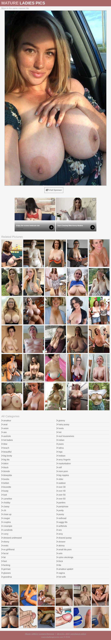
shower (61, 542)
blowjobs (7, 475)
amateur (7, 420)
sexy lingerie (64, 459)
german (7, 569)
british (6, 483)
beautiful (7, 452)
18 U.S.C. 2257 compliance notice (71, 634)
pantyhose (63, 506)
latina (61, 448)
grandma (7, 577)
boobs (6, 479)
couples (7, 522)
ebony (6, 542)
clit (4, 510)
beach (6, 448)
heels (61, 428)
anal (5, 424)
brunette (7, 487)
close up (7, 514)
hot (59, 432)
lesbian (61, 456)
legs (60, 452)
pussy (61, 514)
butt (5, 495)
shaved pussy (65, 538)
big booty (7, 456)
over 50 (62, 495)
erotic (6, 545)
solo (60, 553)
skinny (61, 545)
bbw (5, 444)
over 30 (62, 487)
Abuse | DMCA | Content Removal (39, 634)
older (60, 479)
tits (59, 565)
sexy (60, 534)
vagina (61, 573)
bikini (5, 463)
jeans (61, 444)
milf (60, 467)
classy (6, 506)
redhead (62, 518)
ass (5, 432)
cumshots (7, 530)
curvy (5, 534)
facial (5, 553)
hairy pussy (63, 424)
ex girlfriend (8, 549)
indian (61, 440)
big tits (6, 459)
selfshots (62, 526)
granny (61, 420)
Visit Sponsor (55, 190)
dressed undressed (12, 538)
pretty (61, 510)
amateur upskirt (65, 569)
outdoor (62, 483)
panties (61, 502)
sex (60, 530)
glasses (7, 573)
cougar (6, 518)
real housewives (66, 436)
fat (4, 557)
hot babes (8, 440)
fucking (6, 565)
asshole (7, 436)
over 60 (62, 499)
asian (6, 428)
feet (5, 561)
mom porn (63, 471)
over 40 (62, 491)
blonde (6, 471)
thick (60, 561)
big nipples (63, 475)
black (5, 467)
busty (5, 491)
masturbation (64, 463)
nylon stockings (65, 557)
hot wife (62, 577)
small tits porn (65, 549)
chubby (6, 502)
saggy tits (62, 522)
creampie (7, 526)
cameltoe (7, 499)
